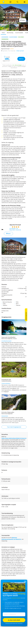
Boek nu (21, 58)
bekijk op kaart (20, 51)
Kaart (8, 233)
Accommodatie (19, 32)
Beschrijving (10, 32)
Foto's (3, 32)
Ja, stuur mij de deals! (14, 620)
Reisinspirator (26, 316)
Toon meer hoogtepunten (14, 427)
